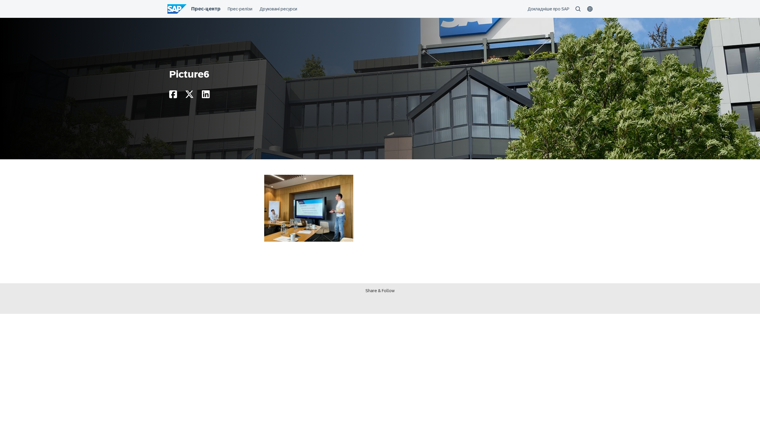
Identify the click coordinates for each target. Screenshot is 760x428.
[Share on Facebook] (173, 95)
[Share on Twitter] (189, 95)
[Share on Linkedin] (206, 95)
